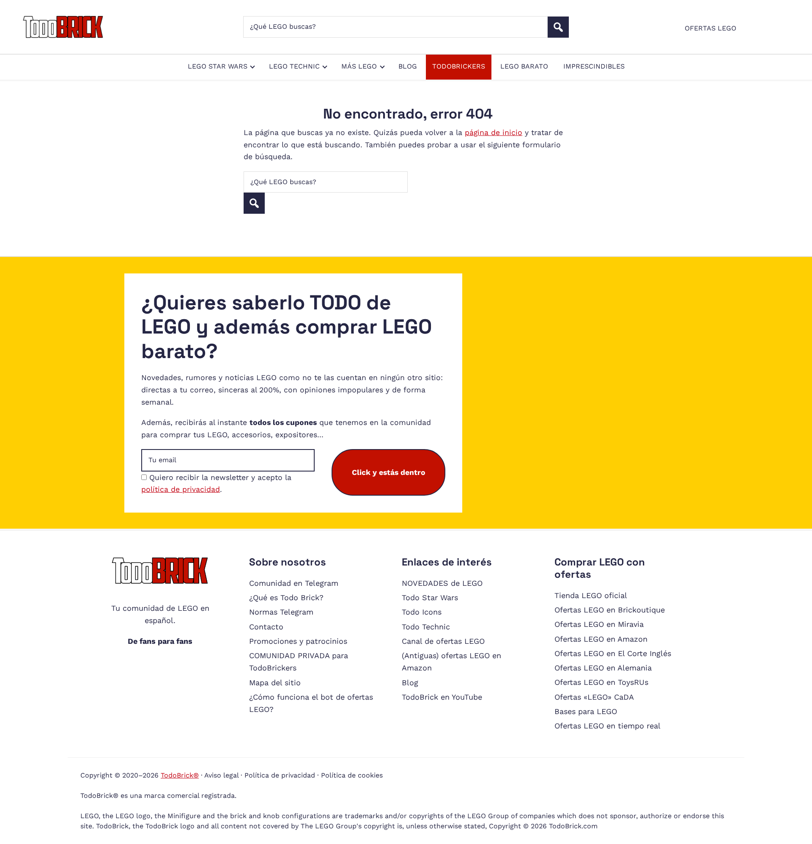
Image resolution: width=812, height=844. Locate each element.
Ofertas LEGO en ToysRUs (601, 682)
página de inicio (493, 132)
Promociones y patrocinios (298, 641)
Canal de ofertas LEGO (443, 641)
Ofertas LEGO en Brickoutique (609, 609)
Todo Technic (426, 626)
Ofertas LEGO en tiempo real (607, 725)
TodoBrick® (180, 775)
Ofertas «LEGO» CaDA (594, 696)
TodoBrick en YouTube (442, 696)
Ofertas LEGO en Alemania (603, 667)
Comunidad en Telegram (293, 583)
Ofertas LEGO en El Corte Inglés (612, 653)
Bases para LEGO (585, 711)
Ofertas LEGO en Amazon (600, 638)
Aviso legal (221, 775)
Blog (410, 682)
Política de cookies (352, 775)
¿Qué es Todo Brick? (286, 597)
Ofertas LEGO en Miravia (599, 624)
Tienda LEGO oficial (590, 595)
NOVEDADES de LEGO (442, 583)
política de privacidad (180, 489)
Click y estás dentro (388, 472)
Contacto (266, 626)
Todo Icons (422, 611)
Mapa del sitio (275, 682)
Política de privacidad (279, 775)
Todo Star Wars (430, 597)
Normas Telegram (281, 611)
